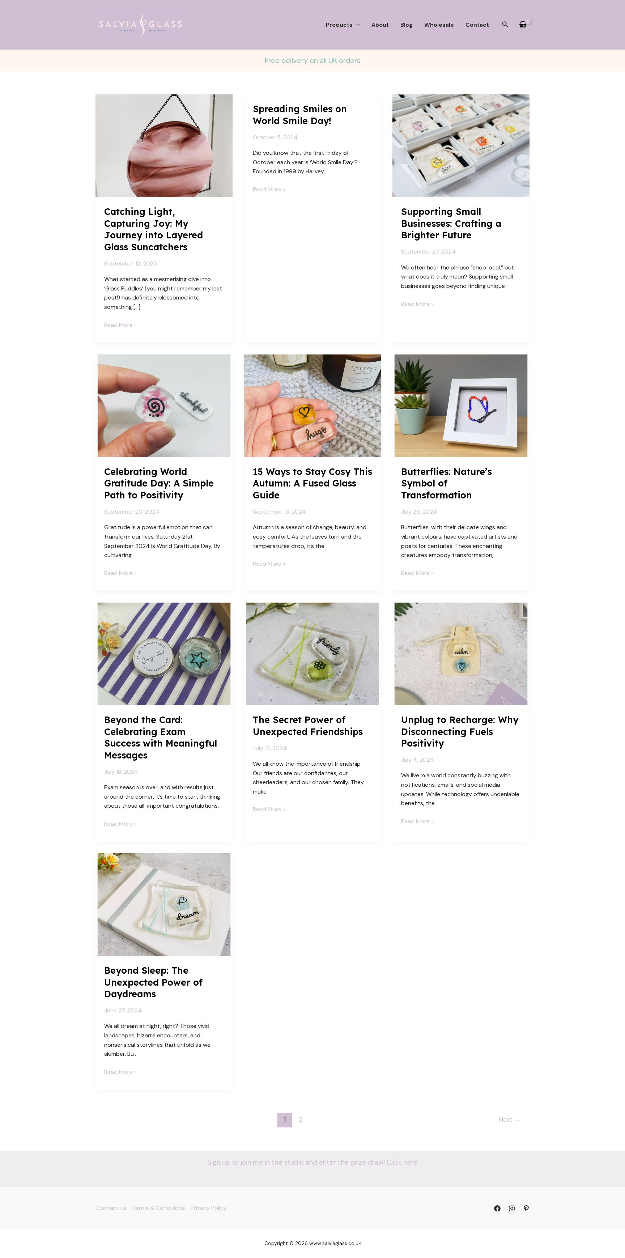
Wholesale (439, 25)
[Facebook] (497, 1208)
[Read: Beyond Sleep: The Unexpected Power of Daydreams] (164, 904)
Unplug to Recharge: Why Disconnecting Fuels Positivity (459, 731)
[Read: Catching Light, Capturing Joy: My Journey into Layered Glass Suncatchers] (164, 145)
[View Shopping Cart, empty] (523, 24)
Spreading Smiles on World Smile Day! (300, 114)
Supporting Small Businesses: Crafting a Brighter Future (451, 223)
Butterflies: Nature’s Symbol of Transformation (446, 483)
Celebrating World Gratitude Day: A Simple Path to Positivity (159, 483)
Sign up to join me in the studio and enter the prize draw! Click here (312, 1162)
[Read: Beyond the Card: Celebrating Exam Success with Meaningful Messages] (164, 653)
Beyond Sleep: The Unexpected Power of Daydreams (153, 982)
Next (509, 1119)
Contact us (112, 1208)
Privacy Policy (209, 1208)
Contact (477, 25)
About (380, 25)
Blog (406, 25)
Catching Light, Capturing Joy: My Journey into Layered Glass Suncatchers (153, 229)
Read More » (120, 325)
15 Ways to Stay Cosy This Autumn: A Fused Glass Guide (312, 483)
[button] (356, 25)
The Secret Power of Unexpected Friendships (308, 725)
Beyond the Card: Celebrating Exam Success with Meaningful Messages (160, 737)
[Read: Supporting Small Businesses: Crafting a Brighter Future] (461, 145)
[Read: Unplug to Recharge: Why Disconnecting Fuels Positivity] (461, 653)
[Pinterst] (526, 1208)
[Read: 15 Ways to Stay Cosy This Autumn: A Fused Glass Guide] (312, 405)
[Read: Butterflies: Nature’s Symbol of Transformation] (461, 405)
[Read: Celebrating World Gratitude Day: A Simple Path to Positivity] (164, 405)
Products (339, 25)
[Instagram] (512, 1208)
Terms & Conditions (158, 1208)
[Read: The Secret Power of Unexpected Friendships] (312, 653)
